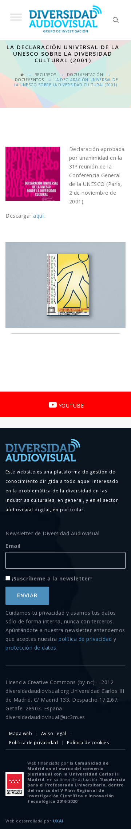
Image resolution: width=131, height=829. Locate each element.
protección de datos (30, 647)
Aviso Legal (54, 733)
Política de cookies (88, 742)
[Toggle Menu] (16, 16)
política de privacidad (85, 638)
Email (13, 545)
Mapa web (20, 733)
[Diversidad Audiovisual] (65, 20)
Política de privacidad (33, 742)
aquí (38, 215)
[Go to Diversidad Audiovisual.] (22, 74)
